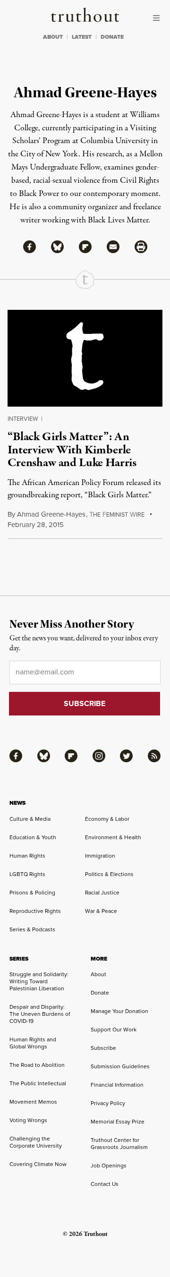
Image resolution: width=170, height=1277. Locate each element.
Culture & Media (30, 819)
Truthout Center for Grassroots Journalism (119, 1143)
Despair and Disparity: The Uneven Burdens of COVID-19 (39, 1014)
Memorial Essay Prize (117, 1121)
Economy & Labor (107, 819)
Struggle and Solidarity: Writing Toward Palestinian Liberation (38, 981)
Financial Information (117, 1085)
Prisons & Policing (32, 892)
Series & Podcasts (32, 929)
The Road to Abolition (37, 1065)
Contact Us (105, 1184)
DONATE (112, 37)
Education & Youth (32, 837)
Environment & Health (113, 837)
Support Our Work (113, 1029)
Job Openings (109, 1165)
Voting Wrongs (28, 1120)
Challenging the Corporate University (35, 1142)
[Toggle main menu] (158, 18)
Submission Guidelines (120, 1066)
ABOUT (53, 37)
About (98, 974)
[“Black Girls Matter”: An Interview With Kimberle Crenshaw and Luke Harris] (85, 358)
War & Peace (101, 911)
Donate (100, 992)
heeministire (116, 515)
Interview (23, 418)
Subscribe (103, 1048)
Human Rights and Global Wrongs (32, 1043)
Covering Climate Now (38, 1164)
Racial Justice (102, 892)
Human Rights (27, 855)
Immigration (100, 855)
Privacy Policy (108, 1103)
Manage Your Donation (119, 1011)
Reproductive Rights (35, 911)
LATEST (82, 37)
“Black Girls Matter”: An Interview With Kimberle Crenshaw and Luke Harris (72, 449)
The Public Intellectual (37, 1083)
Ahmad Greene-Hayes (51, 514)
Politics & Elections (109, 874)
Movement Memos (33, 1102)
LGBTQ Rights (27, 874)
